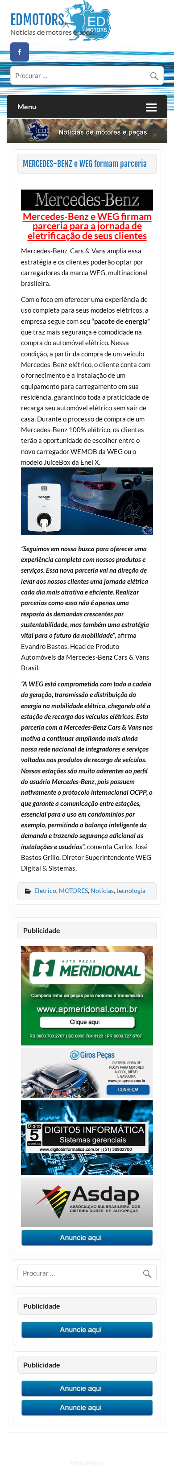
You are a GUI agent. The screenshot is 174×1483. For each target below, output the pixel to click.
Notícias (102, 890)
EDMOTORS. (38, 20)
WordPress (87, 1463)
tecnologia (130, 890)
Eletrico (45, 890)
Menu (26, 106)
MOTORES (73, 890)
